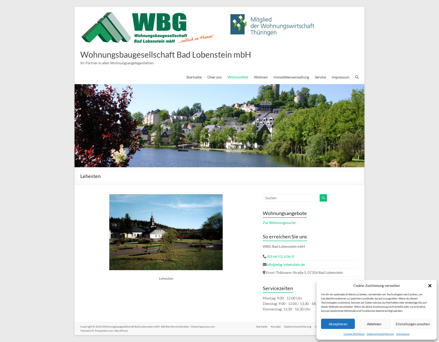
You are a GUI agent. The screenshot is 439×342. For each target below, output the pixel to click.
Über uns (214, 77)
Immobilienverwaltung (291, 77)
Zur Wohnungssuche (279, 222)
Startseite (194, 77)
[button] (430, 285)
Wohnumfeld (238, 77)
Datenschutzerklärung (380, 334)
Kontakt (276, 326)
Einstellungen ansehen (413, 324)
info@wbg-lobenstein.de (285, 264)
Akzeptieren (338, 324)
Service (320, 77)
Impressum (403, 334)
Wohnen (261, 77)
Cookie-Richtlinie (354, 334)
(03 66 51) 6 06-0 (280, 256)
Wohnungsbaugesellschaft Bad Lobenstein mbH (165, 54)
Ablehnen (374, 324)
